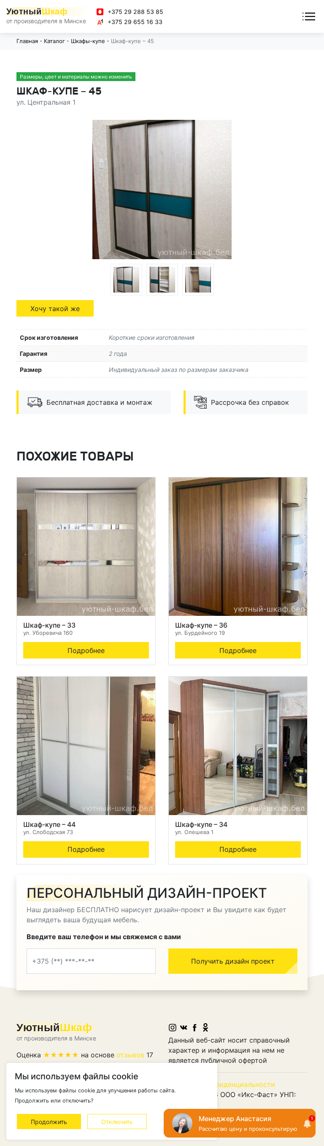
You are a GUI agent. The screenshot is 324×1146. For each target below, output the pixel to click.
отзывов (130, 1055)
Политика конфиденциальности (221, 1084)
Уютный (37, 11)
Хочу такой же (55, 308)
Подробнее (86, 650)
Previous (105, 190)
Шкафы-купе (88, 41)
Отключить (117, 1121)
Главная (27, 41)
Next (219, 190)
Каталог (54, 41)
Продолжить (49, 1121)
